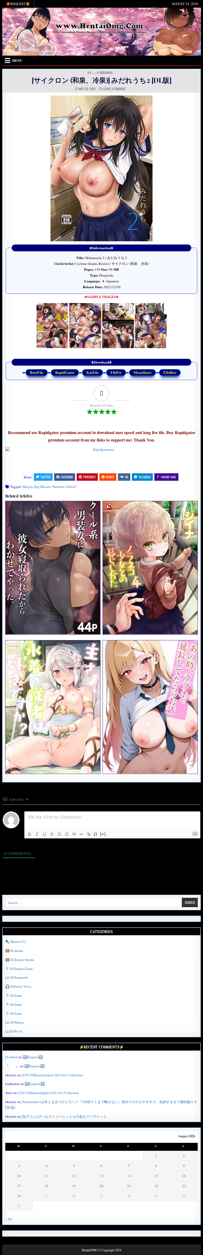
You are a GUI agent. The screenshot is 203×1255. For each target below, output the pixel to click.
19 (74, 1185)
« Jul (8, 1219)
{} (96, 834)
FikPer (116, 372)
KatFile (92, 372)
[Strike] (52, 834)
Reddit (110, 477)
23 (184, 1185)
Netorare (58, 486)
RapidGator (65, 372)
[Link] (89, 834)
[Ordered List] (59, 834)
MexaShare (142, 372)
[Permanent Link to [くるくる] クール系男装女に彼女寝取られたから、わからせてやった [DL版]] (53, 567)
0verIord (11, 1057)
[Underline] (44, 834)
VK (126, 477)
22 (156, 1185)
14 (129, 1175)
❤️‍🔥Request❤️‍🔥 (18, 3)
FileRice (169, 372)
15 (156, 1175)
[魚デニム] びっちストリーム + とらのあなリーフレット (64, 1116)
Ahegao (27, 486)
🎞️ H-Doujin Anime (19, 959)
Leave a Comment (115, 88)
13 (101, 1175)
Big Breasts (42, 486)
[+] (103, 834)
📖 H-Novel (13, 1031)
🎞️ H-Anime (14, 950)
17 (19, 1185)
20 (101, 1185)
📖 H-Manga (14, 1022)
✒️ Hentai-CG (15, 941)
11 (46, 1175)
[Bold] (29, 834)
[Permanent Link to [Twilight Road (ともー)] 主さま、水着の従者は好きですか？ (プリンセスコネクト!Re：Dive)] (53, 706)
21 (129, 1185)
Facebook (67, 477)
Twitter (45, 477)
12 (74, 1175)
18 (46, 1185)
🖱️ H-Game (13, 995)
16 (184, 1175)
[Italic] (37, 834)
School (71, 486)
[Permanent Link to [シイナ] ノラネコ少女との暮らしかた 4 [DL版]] (150, 567)
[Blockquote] (74, 834)
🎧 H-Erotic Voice (18, 986)
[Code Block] (81, 834)
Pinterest (89, 477)
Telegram (145, 477)
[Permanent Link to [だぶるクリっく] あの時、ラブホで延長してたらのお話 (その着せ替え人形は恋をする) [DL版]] (150, 706)
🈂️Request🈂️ (33, 1057)
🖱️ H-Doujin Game (19, 968)
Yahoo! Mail (168, 477)
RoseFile (36, 372)
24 (19, 1195)
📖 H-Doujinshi (102, 72)
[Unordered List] (66, 834)
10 (19, 1175)
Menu (17, 60)
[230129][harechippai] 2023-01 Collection (52, 1075)
